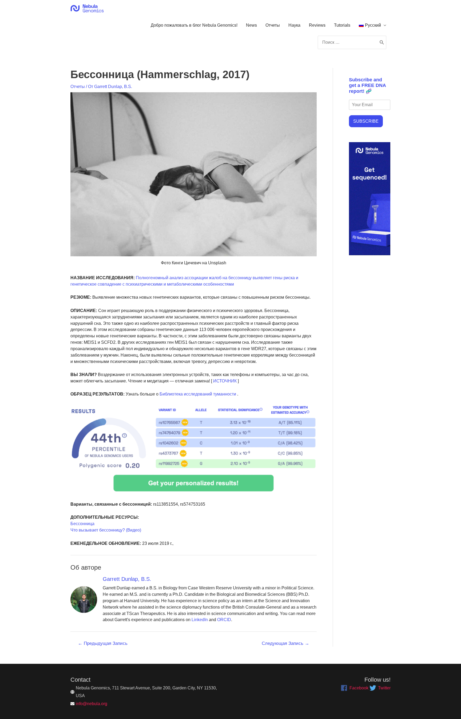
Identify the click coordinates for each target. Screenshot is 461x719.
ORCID (224, 619)
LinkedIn (200, 619)
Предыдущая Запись (103, 643)
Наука (294, 25)
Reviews (317, 25)
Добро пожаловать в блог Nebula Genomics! (194, 25)
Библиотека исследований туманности (197, 394)
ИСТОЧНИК (224, 381)
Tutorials (342, 25)
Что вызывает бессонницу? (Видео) (105, 530)
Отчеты (272, 25)
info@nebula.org (91, 703)
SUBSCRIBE (366, 121)
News (251, 25)
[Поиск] (382, 42)
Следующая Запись (285, 643)
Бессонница (82, 523)
